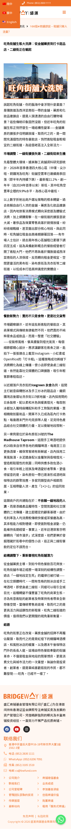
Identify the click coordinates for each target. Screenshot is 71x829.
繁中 (9, 13)
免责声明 (28, 816)
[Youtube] (16, 729)
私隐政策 (43, 816)
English (12, 22)
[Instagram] (26, 729)
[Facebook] (7, 729)
